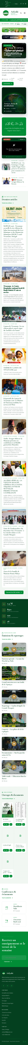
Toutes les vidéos (6, 639)
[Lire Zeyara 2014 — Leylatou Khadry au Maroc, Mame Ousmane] (20, 835)
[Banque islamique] (14, 37)
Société (4, 1020)
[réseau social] (20, 4)
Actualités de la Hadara (7, 993)
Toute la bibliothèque (7, 798)
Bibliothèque (5, 1006)
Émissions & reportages (7, 1003)
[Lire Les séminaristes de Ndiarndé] (20, 810)
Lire (6, 824)
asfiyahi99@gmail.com (7, 1032)
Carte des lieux (5, 1015)
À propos (4, 1023)
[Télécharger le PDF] (10, 824)
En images (4, 1001)
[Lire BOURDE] (7, 810)
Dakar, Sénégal (5, 1029)
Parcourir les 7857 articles (13, 592)
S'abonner (7, 961)
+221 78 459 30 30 (6, 1035)
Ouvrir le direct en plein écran (15, 157)
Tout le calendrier (6, 898)
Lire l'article (7, 83)
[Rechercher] (21, 13)
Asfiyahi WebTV (5, 995)
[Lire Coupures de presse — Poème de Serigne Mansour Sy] (7, 861)
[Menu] (24, 13)
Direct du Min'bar (6, 998)
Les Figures (5, 1018)
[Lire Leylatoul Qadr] (7, 835)
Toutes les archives (7, 203)
